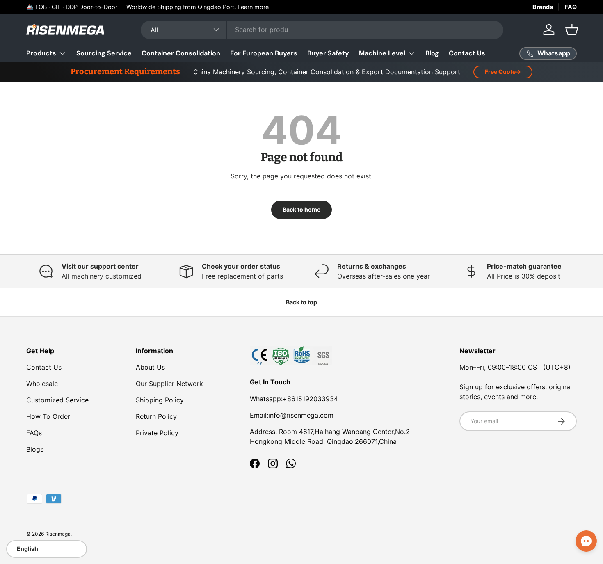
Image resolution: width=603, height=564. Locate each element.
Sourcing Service (104, 53)
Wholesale (42, 383)
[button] (572, 30)
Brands (542, 6)
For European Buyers (263, 53)
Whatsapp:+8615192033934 (294, 399)
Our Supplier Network (169, 383)
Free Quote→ (503, 71)
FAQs (34, 433)
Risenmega (58, 534)
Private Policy (157, 433)
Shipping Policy (160, 400)
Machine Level (382, 53)
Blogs (34, 449)
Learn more (253, 6)
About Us (150, 367)
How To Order (48, 416)
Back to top (301, 302)
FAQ (571, 6)
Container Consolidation (181, 53)
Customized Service (57, 400)
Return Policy (156, 416)
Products (41, 53)
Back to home (301, 209)
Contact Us (467, 53)
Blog (432, 53)
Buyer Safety (328, 53)
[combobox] (322, 30)
